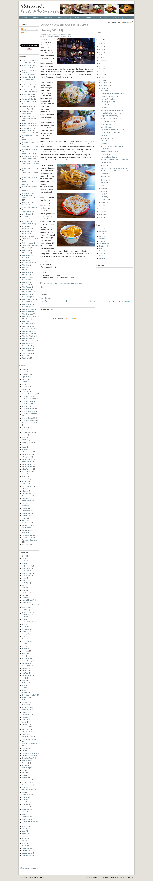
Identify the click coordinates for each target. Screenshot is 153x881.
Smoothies (25, 807)
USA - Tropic (26, 355)
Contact (77, 17)
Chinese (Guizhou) (28, 401)
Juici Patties (104, 107)
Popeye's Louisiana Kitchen (110, 151)
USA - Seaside (26, 343)
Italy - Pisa (25, 219)
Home (24, 17)
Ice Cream (25, 702)
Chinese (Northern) (28, 408)
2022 (101, 55)
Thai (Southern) (27, 530)
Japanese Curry (27, 707)
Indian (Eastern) (27, 454)
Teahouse (25, 836)
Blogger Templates (91, 877)
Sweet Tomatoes (106, 154)
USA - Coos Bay (27, 277)
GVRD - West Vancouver (30, 207)
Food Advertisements (57, 318)
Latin (23, 488)
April (102, 194)
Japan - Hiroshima (28, 224)
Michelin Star (26, 748)
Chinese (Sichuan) (28, 418)
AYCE (23, 556)
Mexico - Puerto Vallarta (29, 245)
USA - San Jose (27, 338)
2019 (101, 63)
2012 (101, 206)
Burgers (24, 607)
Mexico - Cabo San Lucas (30, 238)
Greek (24, 447)
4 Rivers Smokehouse (108, 141)
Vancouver (25, 358)
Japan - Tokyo (26, 233)
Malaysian (25, 493)
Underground (26, 845)
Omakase (25, 763)
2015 (101, 74)
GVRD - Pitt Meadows (29, 147)
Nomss (101, 248)
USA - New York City (28, 311)
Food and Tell (103, 229)
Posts (25, 29)
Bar (23, 588)
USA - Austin (26, 253)
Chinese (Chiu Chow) (29, 396)
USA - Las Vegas (27, 297)
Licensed (25, 727)
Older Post (92, 301)
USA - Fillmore (26, 284)
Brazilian (24, 384)
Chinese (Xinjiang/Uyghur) (30, 423)
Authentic (25, 563)
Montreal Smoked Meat (29, 753)
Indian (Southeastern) (29, 464)
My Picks (103, 17)
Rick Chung (102, 256)
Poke (23, 775)
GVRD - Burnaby (27, 116)
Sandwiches (26, 794)
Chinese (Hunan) (27, 406)
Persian (24, 505)
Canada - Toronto (27, 94)
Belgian (24, 381)
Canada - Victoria (27, 96)
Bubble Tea (25, 602)
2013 (101, 80)
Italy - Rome (25, 221)
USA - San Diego (27, 333)
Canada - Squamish (28, 91)
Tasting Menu (26, 833)
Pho (23, 770)
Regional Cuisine (27, 785)
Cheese (24, 624)
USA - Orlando (26, 319)
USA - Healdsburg (27, 292)
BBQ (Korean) (26, 573)
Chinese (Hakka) (27, 403)
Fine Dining (25, 663)
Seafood (24, 797)
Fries (23, 678)
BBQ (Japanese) (27, 570)
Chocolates (25, 629)
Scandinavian (26, 510)
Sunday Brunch (27, 819)
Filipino (24, 437)
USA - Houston (26, 294)
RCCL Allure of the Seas (108, 121)
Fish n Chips (26, 665)
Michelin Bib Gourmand (29, 739)
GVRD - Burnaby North (29, 118)
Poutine (24, 777)
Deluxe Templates (110, 877)
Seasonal (25, 799)
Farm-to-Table (26, 661)
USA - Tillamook (27, 353)
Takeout (24, 826)
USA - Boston (26, 270)
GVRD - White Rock (28, 211)
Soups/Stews (26, 809)
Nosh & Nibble (103, 251)
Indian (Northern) (27, 459)
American (25, 374)
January (104, 202)
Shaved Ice (25, 804)
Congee (24, 636)
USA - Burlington (27, 275)
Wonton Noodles (27, 853)
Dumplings (25, 658)
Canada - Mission (27, 77)
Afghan (24, 369)
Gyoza (24, 687)
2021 (101, 58)
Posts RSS (48, 17)
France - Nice (26, 111)
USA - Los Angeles (28, 299)
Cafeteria (25, 610)
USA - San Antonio (28, 331)
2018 (101, 66)
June (102, 188)
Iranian (24, 474)
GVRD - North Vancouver (30, 142)
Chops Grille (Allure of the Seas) (111, 113)
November (104, 85)
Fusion (24, 680)
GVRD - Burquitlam (28, 123)
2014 (101, 77)
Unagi (24, 843)
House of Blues (105, 173)
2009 (101, 214)
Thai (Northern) (27, 527)
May (102, 191)
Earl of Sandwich (106, 162)
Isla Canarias (105, 135)
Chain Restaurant (27, 621)
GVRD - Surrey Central (29, 161)
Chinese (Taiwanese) (29, 420)
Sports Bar (25, 814)
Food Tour (25, 673)
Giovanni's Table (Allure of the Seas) (112, 118)
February (104, 199)
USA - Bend (25, 265)
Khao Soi (25, 712)
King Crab (25, 719)
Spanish (24, 518)
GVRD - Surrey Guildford (30, 173)
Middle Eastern (26, 501)
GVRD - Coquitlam (28, 125)
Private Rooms (26, 780)
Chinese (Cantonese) (29, 394)
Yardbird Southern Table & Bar (110, 132)
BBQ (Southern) (27, 575)
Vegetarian (25, 848)
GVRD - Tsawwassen (28, 191)
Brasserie (25, 597)
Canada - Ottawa (27, 87)
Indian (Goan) (26, 457)
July (102, 185)
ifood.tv (24, 862)
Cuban (24, 430)
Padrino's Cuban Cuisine (109, 157)
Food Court (25, 670)
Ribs (23, 787)
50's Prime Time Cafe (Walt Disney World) (114, 159)
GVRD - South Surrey (29, 159)
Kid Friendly (25, 714)
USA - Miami (26, 301)
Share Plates (26, 802)
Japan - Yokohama (28, 236)
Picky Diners (103, 253)
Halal (23, 690)
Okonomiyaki (26, 760)
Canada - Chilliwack (28, 65)
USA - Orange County (29, 316)
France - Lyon (26, 109)
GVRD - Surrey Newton (29, 177)
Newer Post (44, 301)
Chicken (24, 626)
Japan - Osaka (26, 228)
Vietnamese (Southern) (29, 540)
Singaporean (26, 513)
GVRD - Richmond (28, 156)
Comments (26, 33)
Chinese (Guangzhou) (29, 399)
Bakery (24, 580)
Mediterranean (26, 496)
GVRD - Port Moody (28, 154)
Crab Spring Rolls (27, 641)
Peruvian (24, 508)
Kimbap (24, 717)
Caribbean (25, 391)
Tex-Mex (24, 520)
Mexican (24, 498)
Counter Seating (27, 639)
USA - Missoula (27, 304)
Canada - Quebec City (29, 89)
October (103, 88)
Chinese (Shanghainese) (30, 413)
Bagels (24, 578)
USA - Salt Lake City (28, 328)
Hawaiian (25, 449)
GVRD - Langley (27, 130)
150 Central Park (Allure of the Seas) (112, 110)
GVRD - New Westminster (30, 135)
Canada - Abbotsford (28, 60)
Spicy (23, 812)
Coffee (24, 634)
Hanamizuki (104, 143)
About (35, 17)
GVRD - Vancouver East (29, 198)
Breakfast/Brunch (27, 600)
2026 (101, 44)
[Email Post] (42, 287)
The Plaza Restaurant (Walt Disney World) (114, 171)
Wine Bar (25, 850)
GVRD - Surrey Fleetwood (30, 168)
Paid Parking (26, 768)
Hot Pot (24, 700)
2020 (101, 60)
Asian (23, 379)
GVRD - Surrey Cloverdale (30, 163)
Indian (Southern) (27, 466)
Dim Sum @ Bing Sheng (108, 99)
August (103, 183)
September (104, 180)
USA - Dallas (26, 279)
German (24, 444)
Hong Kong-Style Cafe (29, 695)
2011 (101, 208)
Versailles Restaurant (107, 138)
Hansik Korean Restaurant (109, 96)
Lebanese (25, 491)
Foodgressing (103, 231)
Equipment (90, 17)
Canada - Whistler (27, 99)
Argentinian (25, 377)
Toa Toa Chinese (106, 104)
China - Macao (26, 104)
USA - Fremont (26, 287)
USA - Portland (26, 326)
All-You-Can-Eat (27, 561)
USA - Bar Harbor (27, 255)
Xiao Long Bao (26, 855)
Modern (24, 750)
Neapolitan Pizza (27, 758)
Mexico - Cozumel (27, 243)
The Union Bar (105, 176)
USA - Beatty (26, 257)
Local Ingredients (27, 731)
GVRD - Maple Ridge (28, 133)
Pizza (23, 772)
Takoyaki (24, 828)
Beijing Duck (26, 592)
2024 (101, 49)
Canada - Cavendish (28, 62)
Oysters (24, 765)
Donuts (24, 653)
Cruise (24, 643)
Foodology (102, 236)
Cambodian (25, 386)
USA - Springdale (27, 350)
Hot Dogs (25, 697)
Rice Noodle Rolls (27, 790)
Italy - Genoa (26, 216)
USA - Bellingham (27, 262)
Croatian (24, 427)
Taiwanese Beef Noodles (30, 821)
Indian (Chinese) (27, 452)
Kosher (24, 722)
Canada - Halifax (27, 67)
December (104, 82)
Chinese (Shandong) (28, 411)
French (24, 439)
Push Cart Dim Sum (28, 782)
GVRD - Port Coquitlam (29, 149)
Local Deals (62, 17)
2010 (101, 211)
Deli (23, 646)
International (26, 471)
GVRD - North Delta (28, 140)
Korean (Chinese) (27, 486)
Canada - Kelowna (28, 74)
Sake (23, 792)
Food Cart (25, 668)
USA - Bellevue (26, 260)
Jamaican (25, 479)
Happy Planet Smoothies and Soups (112, 93)
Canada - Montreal (28, 79)
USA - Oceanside (27, 314)
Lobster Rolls (26, 729)
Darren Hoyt (130, 877)
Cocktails (25, 631)
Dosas (24, 656)
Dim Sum (25, 651)
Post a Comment (45, 298)
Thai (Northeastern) (28, 525)
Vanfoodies (102, 258)
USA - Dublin (26, 282)
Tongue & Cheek (106, 124)
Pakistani (25, 503)
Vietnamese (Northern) (29, 537)
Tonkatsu (24, 841)
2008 (101, 217)
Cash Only (25, 616)
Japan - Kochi (26, 226)
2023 (101, 52)
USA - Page (25, 321)
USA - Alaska (26, 248)
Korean (24, 483)
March (103, 197)
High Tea (24, 692)
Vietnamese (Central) (29, 535)
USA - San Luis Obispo (29, 341)
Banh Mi (24, 583)
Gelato (24, 685)
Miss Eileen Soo (104, 243)
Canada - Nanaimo (28, 82)
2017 (101, 69)
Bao (23, 585)
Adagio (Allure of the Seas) (109, 116)
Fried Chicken (26, 675)
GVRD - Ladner (27, 128)
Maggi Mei (102, 238)
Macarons (25, 734)
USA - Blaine (26, 267)
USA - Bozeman (27, 272)
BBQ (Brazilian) (27, 566)
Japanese (25, 481)
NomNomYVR (103, 246)
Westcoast (25, 544)
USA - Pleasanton (27, 323)
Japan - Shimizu (27, 231)
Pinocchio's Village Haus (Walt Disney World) (64, 27)
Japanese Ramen (27, 709)
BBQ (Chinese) (26, 568)
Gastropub (25, 683)
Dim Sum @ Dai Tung (108, 102)
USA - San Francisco (28, 336)
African (24, 372)
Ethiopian (25, 435)
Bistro (23, 595)
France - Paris (26, 113)
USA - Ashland (26, 250)
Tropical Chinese (106, 127)
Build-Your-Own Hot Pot (29, 605)
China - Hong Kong (28, 101)
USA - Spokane (27, 348)
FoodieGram (103, 234)
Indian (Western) (27, 469)
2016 (101, 72)
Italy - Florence (26, 214)
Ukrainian (25, 532)
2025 (101, 46)
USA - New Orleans (28, 309)
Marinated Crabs (27, 736)
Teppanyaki (25, 838)
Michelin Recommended (30, 743)
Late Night (25, 724)
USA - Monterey (27, 306)
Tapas (24, 831)
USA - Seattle (26, 346)
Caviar (24, 619)
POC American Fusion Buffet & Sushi (112, 130)
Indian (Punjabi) (27, 461)
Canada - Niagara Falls (29, 84)
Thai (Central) (26, 523)
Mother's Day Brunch (28, 755)
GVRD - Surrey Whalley (29, 186)
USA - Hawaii (26, 289)
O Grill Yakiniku (105, 90)
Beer (23, 590)
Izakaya (24, 705)
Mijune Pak (102, 241)
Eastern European (27, 432)
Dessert (24, 648)
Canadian (25, 389)
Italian (24, 476)
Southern (25, 515)
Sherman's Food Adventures (37, 877)
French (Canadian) (28, 442)
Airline (24, 558)
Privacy (116, 17)
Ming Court (104, 165)
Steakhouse (25, 816)
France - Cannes (27, 106)
